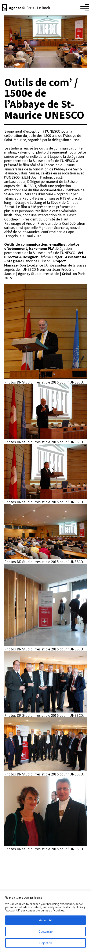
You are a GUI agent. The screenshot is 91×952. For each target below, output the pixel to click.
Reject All (45, 943)
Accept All (45, 920)
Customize (46, 931)
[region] (45, 921)
